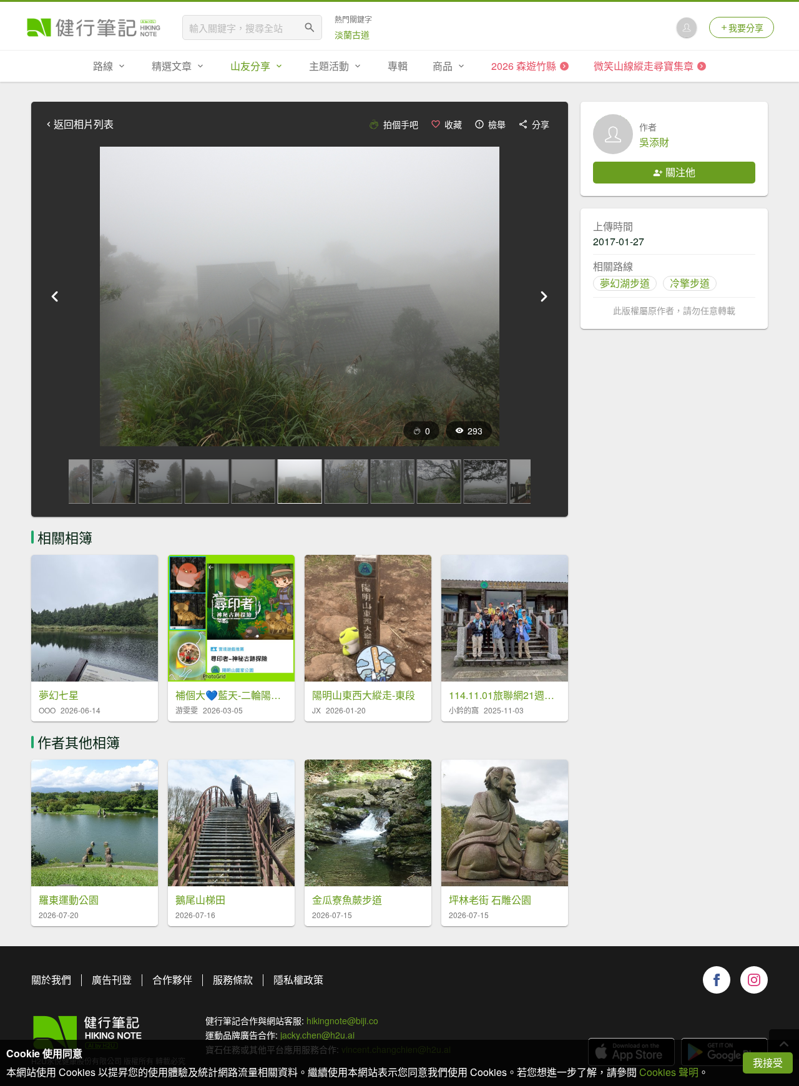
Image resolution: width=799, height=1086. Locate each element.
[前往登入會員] (687, 27)
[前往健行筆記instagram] (754, 980)
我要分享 (745, 27)
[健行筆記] (93, 27)
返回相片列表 (84, 124)
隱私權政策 (298, 979)
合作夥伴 (172, 979)
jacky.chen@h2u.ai (317, 1035)
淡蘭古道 (352, 34)
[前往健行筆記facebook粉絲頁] (716, 980)
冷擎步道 (690, 283)
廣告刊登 (112, 979)
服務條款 (233, 979)
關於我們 (51, 979)
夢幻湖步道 (625, 283)
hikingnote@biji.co (342, 1020)
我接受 (768, 1062)
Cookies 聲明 (669, 1072)
